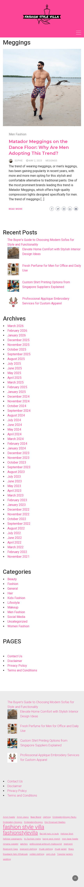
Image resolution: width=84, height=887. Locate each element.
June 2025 (14, 368)
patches (24, 844)
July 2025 (14, 363)
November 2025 (18, 345)
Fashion (12, 584)
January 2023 (16, 505)
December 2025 (18, 340)
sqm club (50, 854)
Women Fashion (18, 626)
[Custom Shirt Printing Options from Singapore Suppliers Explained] (13, 286)
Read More (15, 209)
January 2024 (16, 448)
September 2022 (18, 523)
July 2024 (14, 420)
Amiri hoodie (9, 817)
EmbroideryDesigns (33, 822)
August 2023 (16, 472)
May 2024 (14, 429)
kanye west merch (51, 839)
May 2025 (14, 373)
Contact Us (14, 656)
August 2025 (16, 359)
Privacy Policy (17, 666)
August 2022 (16, 528)
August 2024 (16, 415)
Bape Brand (35, 817)
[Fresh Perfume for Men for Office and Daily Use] (13, 269)
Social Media (16, 617)
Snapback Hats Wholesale (15, 854)
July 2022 (14, 533)
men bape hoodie (70, 839)
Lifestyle (13, 603)
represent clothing (28, 849)
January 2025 (16, 392)
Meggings (51, 160)
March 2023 (15, 495)
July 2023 (14, 476)
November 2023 (18, 458)
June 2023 (14, 481)
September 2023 (18, 467)
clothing (47, 817)
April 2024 (14, 434)
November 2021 (18, 556)
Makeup (12, 607)
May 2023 (14, 486)
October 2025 (16, 349)
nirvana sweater (10, 844)
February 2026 (17, 330)
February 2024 (17, 443)
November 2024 (18, 401)
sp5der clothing (36, 854)
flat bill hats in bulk (49, 833)
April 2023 (14, 491)
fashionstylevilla (20, 832)
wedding (7, 859)
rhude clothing (46, 849)
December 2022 (18, 509)
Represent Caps (10, 849)
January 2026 (16, 335)
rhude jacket (61, 849)
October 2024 (16, 406)
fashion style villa (23, 827)
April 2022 (14, 542)
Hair (10, 593)
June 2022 (14, 538)
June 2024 (14, 425)
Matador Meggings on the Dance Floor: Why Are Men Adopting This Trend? (39, 147)
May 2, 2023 (35, 160)
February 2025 (17, 387)
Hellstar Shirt (67, 833)
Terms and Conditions (22, 670)
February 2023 (17, 500)
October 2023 (16, 462)
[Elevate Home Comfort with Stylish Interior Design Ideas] (13, 253)
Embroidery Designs (12, 822)
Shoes (71, 849)
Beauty (12, 579)
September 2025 (18, 354)
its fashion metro (32, 839)
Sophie (19, 160)
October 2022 (16, 519)
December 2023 (18, 453)
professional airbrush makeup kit (45, 844)
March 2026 (15, 326)
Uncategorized (17, 621)
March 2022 (15, 547)
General (12, 588)
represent (68, 844)
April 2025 (14, 378)
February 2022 (17, 552)
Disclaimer (14, 661)
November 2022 (18, 514)
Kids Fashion (16, 598)
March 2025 (15, 382)
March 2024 (15, 439)
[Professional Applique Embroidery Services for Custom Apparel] (13, 302)
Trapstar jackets (65, 854)
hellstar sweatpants (12, 839)
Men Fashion (17, 134)
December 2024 (18, 396)
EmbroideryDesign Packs (64, 817)
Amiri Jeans (23, 817)
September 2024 (18, 411)
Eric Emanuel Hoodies (55, 822)
